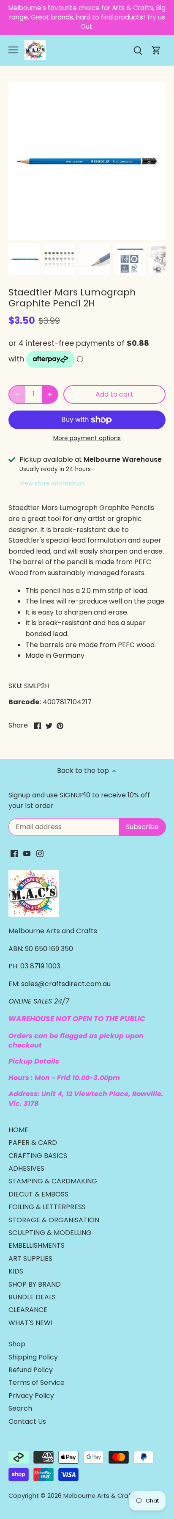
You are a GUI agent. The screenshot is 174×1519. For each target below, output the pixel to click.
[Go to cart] (156, 50)
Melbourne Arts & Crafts (100, 1495)
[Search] (137, 50)
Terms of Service (36, 1382)
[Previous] (19, 161)
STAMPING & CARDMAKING (52, 1181)
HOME (18, 1130)
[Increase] (50, 394)
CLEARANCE (27, 1310)
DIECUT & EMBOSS (38, 1194)
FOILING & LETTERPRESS (47, 1207)
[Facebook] (14, 853)
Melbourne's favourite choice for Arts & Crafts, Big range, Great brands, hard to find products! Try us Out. (87, 17)
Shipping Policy (33, 1357)
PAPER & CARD (32, 1142)
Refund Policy (30, 1370)
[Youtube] (26, 853)
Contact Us (27, 1421)
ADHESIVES (26, 1168)
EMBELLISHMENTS (36, 1245)
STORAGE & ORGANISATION (53, 1220)
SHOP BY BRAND (34, 1284)
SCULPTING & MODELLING (50, 1233)
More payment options (87, 438)
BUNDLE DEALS (32, 1297)
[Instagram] (40, 853)
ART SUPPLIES (30, 1258)
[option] (87, 161)
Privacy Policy (31, 1395)
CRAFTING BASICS (37, 1156)
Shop (16, 1344)
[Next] (155, 161)
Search (20, 1408)
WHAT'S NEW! (30, 1323)
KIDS (15, 1271)
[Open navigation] (13, 50)
